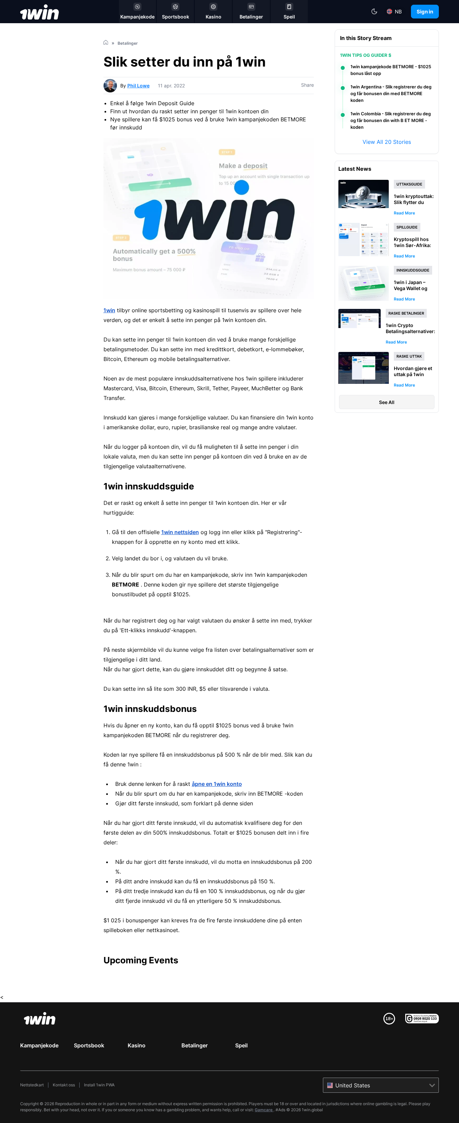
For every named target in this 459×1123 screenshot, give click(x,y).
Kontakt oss (64, 1084)
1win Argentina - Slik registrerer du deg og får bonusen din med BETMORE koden (390, 93)
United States (352, 1085)
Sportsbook (89, 1045)
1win (109, 310)
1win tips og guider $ (365, 55)
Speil (241, 1045)
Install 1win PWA (99, 1084)
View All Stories (387, 141)
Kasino (136, 1045)
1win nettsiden (180, 532)
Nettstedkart (32, 1084)
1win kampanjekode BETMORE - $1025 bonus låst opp (390, 70)
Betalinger (194, 1045)
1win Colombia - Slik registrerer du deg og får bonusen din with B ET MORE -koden (390, 120)
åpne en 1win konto (217, 783)
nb (398, 11)
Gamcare (264, 1109)
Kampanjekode (39, 1045)
